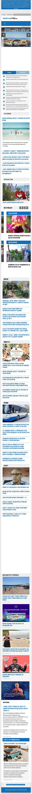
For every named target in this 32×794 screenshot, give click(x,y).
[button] (3, 35)
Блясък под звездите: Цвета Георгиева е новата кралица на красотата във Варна (16, 158)
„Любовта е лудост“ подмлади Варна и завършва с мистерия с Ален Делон (15, 152)
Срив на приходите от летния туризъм (17, 79)
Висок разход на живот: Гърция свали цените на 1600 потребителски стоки (16, 83)
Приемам (16, 8)
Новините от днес (25, 26)
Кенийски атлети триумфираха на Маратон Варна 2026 (15, 266)
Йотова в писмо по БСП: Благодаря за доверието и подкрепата (16, 76)
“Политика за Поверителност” (22, 5)
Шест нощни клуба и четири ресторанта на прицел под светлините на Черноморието (15, 171)
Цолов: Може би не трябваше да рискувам (13, 674)
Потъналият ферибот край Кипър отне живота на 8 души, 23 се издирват (17, 108)
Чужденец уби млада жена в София (16, 86)
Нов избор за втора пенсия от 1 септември (14, 94)
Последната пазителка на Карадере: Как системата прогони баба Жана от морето (16, 648)
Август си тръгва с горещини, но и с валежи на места (16, 101)
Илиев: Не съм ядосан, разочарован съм (16, 485)
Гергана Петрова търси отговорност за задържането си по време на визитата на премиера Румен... (17, 91)
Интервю (6, 700)
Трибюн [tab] (9, 72)
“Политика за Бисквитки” (7, 7)
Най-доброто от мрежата (11, 573)
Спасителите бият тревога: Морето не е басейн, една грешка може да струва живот (15, 596)
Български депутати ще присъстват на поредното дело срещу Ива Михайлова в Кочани (17, 105)
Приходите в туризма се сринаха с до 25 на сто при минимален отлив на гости (15, 30)
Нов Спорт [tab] (22, 72)
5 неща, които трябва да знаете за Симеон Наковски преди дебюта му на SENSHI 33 (15, 706)
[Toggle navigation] (5, 23)
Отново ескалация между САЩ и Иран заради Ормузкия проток (16, 98)
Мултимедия (10, 14)
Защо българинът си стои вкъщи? (15, 741)
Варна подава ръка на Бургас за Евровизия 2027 (13, 622)
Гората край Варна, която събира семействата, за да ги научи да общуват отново (16, 363)
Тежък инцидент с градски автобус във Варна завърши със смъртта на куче (16, 423)
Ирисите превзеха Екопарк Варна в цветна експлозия (15, 237)
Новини (3, 14)
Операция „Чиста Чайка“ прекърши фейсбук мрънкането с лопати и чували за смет (16, 301)
